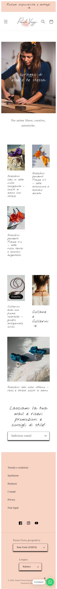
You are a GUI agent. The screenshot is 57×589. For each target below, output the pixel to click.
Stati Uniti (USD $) (27, 547)
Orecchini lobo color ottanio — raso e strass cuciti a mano (28, 389)
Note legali (13, 507)
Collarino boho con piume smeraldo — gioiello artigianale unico (15, 316)
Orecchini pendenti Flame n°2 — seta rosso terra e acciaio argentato (15, 245)
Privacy (11, 499)
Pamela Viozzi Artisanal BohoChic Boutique (32, 580)
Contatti (12, 491)
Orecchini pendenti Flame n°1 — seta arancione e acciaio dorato (40, 183)
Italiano (27, 566)
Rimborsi (12, 483)
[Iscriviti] (45, 436)
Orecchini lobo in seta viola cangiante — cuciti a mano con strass (16, 186)
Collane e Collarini (40, 317)
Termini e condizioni (18, 467)
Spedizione (13, 475)
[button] (6, 22)
